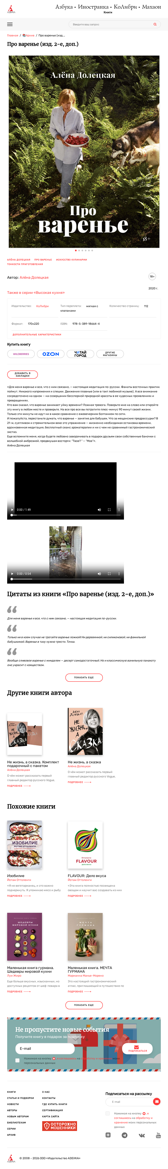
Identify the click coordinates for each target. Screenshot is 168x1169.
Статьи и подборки (20, 1098)
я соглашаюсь (66, 1058)
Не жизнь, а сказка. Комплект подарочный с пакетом (33, 764)
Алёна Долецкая (18, 259)
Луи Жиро (14, 975)
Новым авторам (18, 1116)
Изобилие (15, 876)
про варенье (43, 259)
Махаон (151, 7)
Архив (11, 1135)
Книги (108, 12)
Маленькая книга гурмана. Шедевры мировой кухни (30, 969)
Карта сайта (50, 1116)
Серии (11, 1128)
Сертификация (52, 1110)
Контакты (49, 1098)
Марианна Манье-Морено (86, 975)
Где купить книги (54, 1104)
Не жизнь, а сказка (84, 762)
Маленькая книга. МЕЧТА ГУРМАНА (90, 969)
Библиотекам (16, 1122)
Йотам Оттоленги (19, 880)
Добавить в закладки (23, 374)
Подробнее (15, 786)
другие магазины (110, 354)
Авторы (12, 1110)
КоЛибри (125, 7)
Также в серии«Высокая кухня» (36, 292)
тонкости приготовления (25, 264)
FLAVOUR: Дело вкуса (87, 876)
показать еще (84, 677)
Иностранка (93, 7)
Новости (13, 1104)
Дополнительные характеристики (37, 334)
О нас (46, 1092)
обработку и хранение (96, 1058)
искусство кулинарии (71, 259)
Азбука (64, 7)
